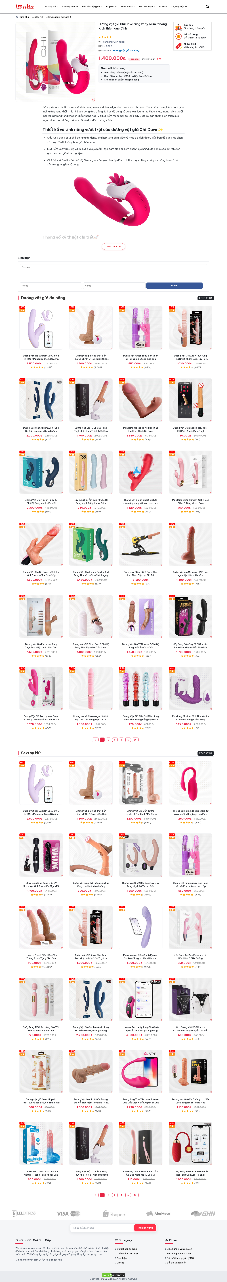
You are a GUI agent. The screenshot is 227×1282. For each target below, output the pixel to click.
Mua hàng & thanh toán (179, 1253)
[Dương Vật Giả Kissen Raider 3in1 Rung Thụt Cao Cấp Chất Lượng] (91, 544)
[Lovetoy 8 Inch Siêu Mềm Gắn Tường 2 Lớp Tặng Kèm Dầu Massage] (41, 927)
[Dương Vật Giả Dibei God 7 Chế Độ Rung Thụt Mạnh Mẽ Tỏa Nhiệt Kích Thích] (91, 616)
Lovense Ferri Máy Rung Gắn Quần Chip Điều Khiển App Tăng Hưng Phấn (140, 1030)
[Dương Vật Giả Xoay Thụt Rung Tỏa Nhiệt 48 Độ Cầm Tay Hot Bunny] (190, 327)
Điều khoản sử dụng (127, 1249)
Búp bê (110, 6)
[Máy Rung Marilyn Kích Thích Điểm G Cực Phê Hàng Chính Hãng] (190, 688)
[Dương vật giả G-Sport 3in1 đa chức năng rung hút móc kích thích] (140, 472)
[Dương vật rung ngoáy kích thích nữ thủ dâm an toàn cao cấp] (140, 327)
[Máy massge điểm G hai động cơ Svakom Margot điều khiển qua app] (140, 927)
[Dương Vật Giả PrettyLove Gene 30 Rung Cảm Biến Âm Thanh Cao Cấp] (41, 688)
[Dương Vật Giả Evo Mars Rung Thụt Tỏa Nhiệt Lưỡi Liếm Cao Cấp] (41, 616)
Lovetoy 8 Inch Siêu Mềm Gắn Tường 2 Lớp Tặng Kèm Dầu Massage (41, 958)
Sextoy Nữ (30, 752)
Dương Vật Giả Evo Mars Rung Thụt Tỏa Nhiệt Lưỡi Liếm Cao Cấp (41, 647)
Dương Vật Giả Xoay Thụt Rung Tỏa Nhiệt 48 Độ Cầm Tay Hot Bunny (190, 359)
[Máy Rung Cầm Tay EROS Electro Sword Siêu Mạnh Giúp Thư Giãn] (190, 616)
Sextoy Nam (69, 6)
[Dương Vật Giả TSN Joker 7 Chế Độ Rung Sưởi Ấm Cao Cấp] (140, 616)
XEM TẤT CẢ (205, 298)
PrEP (162, 6)
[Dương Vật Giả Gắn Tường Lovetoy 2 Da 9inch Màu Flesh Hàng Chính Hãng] (140, 783)
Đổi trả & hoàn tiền (176, 1262)
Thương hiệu (177, 6)
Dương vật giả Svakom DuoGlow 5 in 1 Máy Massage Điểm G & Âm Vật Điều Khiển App (41, 359)
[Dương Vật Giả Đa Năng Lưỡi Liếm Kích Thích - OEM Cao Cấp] (41, 544)
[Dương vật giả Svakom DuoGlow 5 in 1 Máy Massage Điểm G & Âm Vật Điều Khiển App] (41, 327)
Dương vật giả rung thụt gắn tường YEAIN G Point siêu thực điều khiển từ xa (91, 359)
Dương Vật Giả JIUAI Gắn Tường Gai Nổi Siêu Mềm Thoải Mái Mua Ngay (91, 1102)
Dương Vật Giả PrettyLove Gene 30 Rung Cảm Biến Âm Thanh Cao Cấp (41, 719)
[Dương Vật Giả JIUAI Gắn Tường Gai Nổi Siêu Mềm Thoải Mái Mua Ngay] (91, 1071)
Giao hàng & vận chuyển (179, 1249)
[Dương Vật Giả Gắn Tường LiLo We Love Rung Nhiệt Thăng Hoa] (190, 1071)
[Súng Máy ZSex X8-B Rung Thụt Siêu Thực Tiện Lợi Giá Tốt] (140, 544)
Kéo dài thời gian (91, 6)
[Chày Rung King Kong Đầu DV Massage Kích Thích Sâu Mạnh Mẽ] (41, 855)
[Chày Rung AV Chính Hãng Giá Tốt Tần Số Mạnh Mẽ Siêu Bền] (41, 999)
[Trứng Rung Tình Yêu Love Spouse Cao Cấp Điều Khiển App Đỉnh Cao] (140, 1071)
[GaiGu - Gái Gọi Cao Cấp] (25, 6)
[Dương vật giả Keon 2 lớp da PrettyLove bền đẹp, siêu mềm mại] (41, 1071)
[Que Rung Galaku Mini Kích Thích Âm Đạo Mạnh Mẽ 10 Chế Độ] (140, 1143)
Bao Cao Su (126, 6)
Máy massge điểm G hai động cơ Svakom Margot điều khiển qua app (140, 958)
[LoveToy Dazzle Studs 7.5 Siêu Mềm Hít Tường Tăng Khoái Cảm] (41, 1143)
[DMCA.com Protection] (113, 1275)
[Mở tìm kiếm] (208, 6)
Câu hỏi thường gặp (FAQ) (180, 1258)
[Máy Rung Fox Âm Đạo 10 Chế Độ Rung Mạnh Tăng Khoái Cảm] (91, 472)
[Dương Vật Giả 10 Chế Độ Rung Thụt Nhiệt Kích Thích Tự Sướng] (91, 400)
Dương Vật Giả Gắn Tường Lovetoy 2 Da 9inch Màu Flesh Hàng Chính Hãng (141, 814)
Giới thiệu (122, 1258)
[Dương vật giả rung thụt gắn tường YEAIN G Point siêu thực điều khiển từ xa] (91, 327)
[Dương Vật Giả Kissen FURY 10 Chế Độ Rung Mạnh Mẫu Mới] (41, 472)
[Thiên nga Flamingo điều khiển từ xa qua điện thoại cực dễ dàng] (190, 783)
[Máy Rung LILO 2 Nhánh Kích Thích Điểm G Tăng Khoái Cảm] (190, 472)
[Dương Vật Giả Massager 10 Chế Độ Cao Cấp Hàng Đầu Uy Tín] (91, 688)
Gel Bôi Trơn (146, 6)
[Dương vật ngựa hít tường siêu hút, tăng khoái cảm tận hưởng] (91, 855)
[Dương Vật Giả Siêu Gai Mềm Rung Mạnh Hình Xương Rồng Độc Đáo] (140, 688)
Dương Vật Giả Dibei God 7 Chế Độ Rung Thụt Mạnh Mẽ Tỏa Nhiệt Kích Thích (90, 647)
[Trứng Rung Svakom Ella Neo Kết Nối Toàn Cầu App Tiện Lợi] (190, 1143)
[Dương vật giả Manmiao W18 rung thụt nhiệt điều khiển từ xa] (190, 544)
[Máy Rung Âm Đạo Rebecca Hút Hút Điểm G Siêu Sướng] (190, 927)
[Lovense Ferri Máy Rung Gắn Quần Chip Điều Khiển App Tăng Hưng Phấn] (140, 999)
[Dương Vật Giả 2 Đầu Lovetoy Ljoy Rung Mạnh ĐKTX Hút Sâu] (140, 855)
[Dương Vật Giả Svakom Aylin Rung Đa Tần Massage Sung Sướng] (41, 400)
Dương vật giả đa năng (126, 50)
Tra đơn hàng (145, 1227)
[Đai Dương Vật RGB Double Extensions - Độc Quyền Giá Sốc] (190, 999)
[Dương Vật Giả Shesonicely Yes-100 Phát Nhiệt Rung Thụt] (190, 400)
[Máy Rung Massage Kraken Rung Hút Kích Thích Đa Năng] (140, 400)
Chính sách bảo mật (127, 1253)
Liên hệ (120, 1262)
